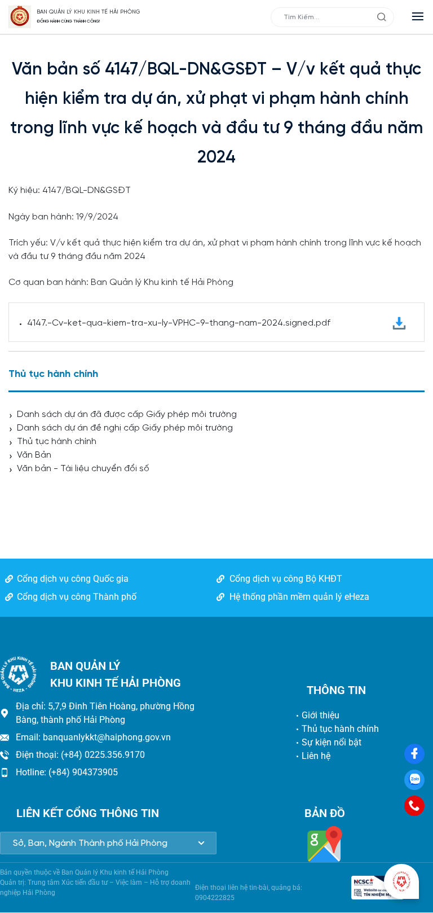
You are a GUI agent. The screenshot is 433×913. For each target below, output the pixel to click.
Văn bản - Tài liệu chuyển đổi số (83, 468)
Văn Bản (34, 455)
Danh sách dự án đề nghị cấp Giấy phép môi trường (125, 428)
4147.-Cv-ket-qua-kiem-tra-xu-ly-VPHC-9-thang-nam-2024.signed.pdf (178, 323)
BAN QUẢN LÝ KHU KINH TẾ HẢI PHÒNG (88, 12)
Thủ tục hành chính (56, 441)
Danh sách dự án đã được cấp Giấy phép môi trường (127, 414)
